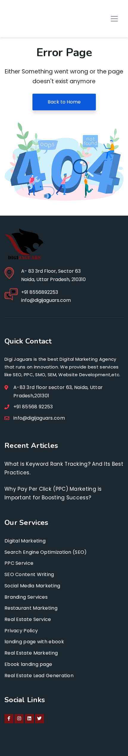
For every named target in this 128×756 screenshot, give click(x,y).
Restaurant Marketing (30, 608)
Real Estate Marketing (31, 653)
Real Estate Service (27, 619)
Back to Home (64, 101)
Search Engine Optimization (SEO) (45, 552)
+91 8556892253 (39, 292)
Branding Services (26, 597)
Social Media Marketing (32, 585)
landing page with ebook (34, 641)
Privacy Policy (21, 630)
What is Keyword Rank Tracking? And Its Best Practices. (63, 468)
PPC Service (18, 563)
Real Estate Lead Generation (39, 675)
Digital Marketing (25, 540)
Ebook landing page (28, 664)
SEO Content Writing (29, 574)
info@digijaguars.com (46, 300)
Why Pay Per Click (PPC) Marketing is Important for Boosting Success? (53, 493)
